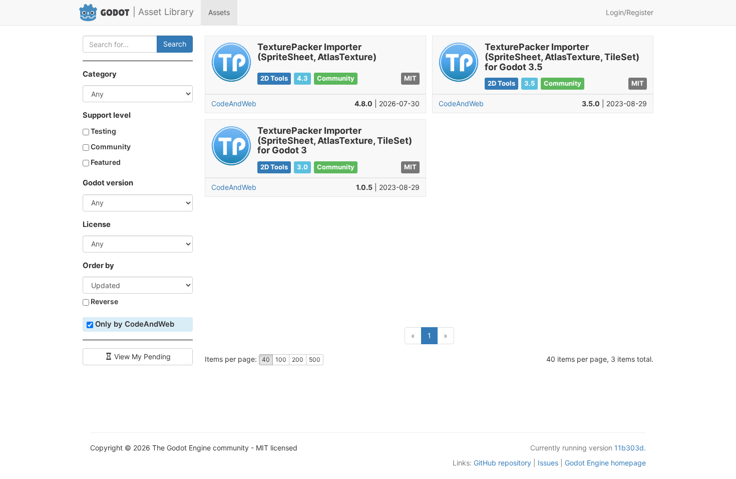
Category (100, 74)
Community (110, 146)
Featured (105, 162)
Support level (107, 115)
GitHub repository (502, 462)
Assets (219, 12)
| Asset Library (163, 12)
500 (314, 359)
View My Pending (141, 356)
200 (297, 359)
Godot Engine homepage (605, 462)
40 (266, 359)
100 (280, 359)
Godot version (108, 182)
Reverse (103, 301)
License (97, 224)
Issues (548, 462)
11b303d (629, 447)
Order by (98, 265)
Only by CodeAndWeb (133, 324)
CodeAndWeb (233, 103)
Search (174, 44)
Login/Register (629, 12)
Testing (102, 131)
